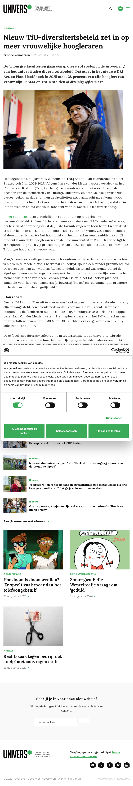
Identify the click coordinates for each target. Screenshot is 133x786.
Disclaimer (33, 779)
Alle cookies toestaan (109, 430)
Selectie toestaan (66, 430)
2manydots (123, 778)
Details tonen (114, 417)
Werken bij (64, 779)
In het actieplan (15, 217)
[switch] (50, 405)
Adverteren (49, 779)
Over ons (19, 779)
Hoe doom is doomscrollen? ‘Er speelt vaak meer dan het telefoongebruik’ (32, 585)
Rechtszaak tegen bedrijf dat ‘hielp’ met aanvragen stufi (32, 659)
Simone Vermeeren (16, 55)
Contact (77, 779)
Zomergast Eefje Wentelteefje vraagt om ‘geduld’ (94, 585)
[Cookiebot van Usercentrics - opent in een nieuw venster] (114, 350)
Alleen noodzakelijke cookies (24, 430)
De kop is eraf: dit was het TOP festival (56, 443)
